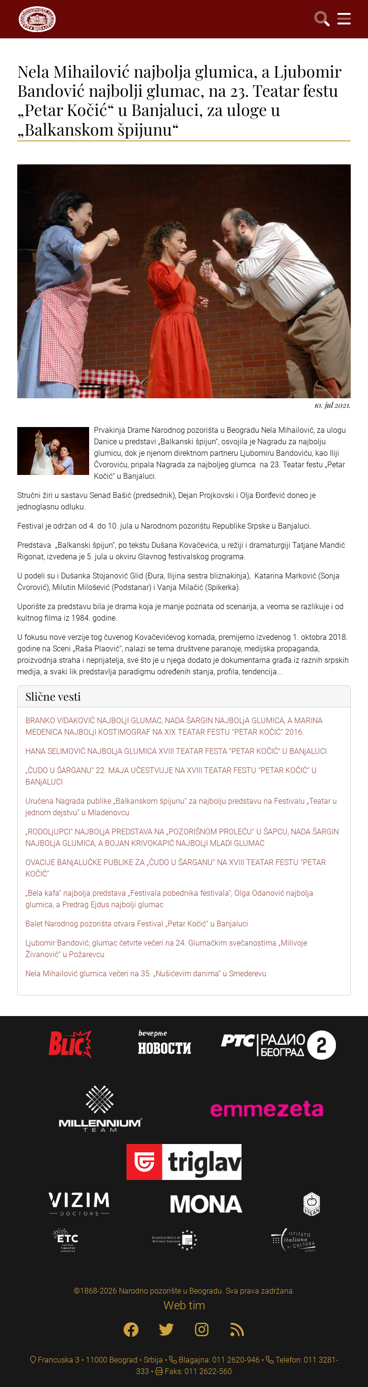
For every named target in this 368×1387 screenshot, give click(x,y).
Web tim (184, 1305)
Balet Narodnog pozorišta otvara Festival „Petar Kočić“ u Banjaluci (136, 923)
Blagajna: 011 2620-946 (218, 1359)
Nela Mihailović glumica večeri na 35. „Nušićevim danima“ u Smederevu (145, 973)
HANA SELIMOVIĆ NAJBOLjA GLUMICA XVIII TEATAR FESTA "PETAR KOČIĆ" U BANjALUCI (176, 751)
